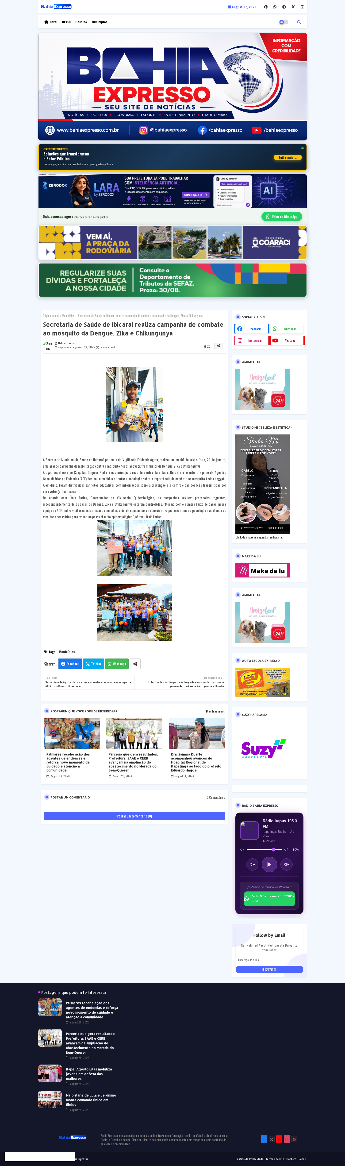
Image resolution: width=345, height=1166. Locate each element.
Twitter (96, 663)
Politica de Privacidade (249, 1159)
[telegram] (284, 7)
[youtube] (279, 1139)
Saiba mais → (287, 157)
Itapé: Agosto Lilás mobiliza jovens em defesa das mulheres (89, 1074)
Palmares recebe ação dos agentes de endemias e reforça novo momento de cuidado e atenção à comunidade (68, 762)
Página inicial (51, 316)
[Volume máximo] (286, 850)
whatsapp (290, 329)
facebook (255, 329)
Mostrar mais (215, 711)
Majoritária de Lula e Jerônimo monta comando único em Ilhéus (91, 1100)
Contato (291, 1159)
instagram (255, 340)
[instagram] (302, 7)
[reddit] (294, 1139)
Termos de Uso (275, 1159)
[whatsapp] (275, 7)
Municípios (99, 21)
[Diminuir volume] (252, 864)
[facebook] (266, 7)
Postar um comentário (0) (134, 815)
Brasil (66, 21)
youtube (290, 340)
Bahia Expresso (79, 1159)
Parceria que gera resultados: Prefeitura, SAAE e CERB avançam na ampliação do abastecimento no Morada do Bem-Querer (133, 762)
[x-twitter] (293, 7)
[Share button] (135, 664)
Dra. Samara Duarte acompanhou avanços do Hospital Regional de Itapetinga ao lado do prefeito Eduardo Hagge (196, 762)
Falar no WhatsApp (284, 216)
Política (81, 21)
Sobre (302, 1159)
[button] (299, 22)
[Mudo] (242, 850)
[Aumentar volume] (286, 864)
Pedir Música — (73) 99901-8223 (272, 898)
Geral (53, 21)
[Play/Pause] (269, 864)
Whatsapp (119, 663)
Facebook (72, 663)
